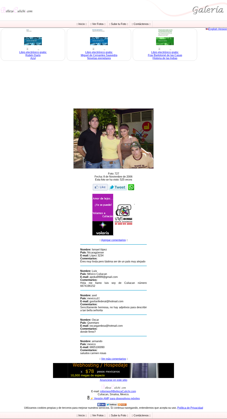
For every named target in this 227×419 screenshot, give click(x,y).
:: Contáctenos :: (141, 24)
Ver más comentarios (113, 358)
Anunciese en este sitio (113, 380)
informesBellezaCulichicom (118, 391)
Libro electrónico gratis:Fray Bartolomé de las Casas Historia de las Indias (165, 55)
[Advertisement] (113, 85)
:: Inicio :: (81, 24)
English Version (217, 29)
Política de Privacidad (190, 407)
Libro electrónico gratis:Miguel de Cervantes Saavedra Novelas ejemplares (99, 55)
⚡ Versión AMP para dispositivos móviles (115, 398)
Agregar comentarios (113, 240)
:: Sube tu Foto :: (118, 24)
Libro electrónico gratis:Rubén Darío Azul (33, 55)
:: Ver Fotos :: (98, 24)
